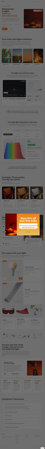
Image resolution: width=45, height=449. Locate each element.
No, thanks (28, 231)
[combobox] (42, 448)
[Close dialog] (38, 214)
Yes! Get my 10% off (28, 227)
